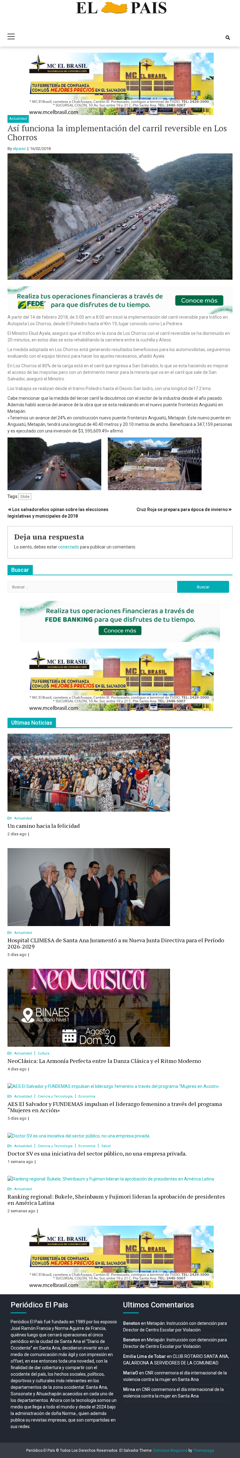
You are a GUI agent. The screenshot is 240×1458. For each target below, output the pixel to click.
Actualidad (18, 119)
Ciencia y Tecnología (55, 1096)
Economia (86, 1096)
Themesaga (203, 1450)
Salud (106, 1146)
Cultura (43, 1053)
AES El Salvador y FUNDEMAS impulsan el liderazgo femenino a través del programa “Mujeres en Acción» (115, 1107)
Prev (34, 84)
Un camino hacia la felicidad (44, 825)
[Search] (227, 37)
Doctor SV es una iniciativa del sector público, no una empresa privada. (97, 1153)
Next (206, 84)
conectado (68, 546)
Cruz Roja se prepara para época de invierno (182, 509)
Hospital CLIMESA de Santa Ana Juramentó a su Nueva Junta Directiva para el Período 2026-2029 (116, 943)
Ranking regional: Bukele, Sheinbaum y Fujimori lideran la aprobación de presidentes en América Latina (116, 1199)
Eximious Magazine (170, 1450)
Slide (24, 496)
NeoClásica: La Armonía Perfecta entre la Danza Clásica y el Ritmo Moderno (104, 1061)
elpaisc (19, 148)
